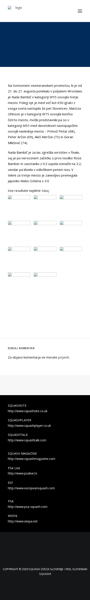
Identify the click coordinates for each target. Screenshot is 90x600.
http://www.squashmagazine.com (31, 459)
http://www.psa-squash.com (27, 507)
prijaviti (63, 357)
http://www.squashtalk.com (27, 440)
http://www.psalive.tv (22, 473)
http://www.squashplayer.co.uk (29, 425)
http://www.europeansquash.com (31, 488)
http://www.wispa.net (23, 521)
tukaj (45, 190)
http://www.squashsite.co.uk (27, 411)
